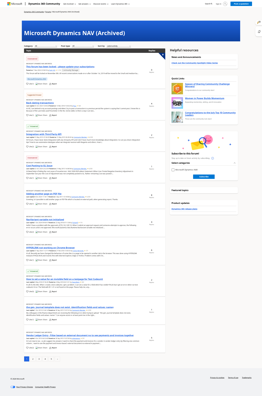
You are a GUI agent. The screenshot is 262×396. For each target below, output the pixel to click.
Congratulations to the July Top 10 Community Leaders (210, 114)
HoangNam (76, 282)
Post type (65, 46)
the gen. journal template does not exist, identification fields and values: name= (70, 307)
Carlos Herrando (78, 251)
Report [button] (54, 84)
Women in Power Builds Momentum (204, 98)
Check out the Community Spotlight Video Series (195, 63)
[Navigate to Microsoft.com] (14, 3)
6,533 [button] (91, 137)
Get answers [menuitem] (83, 4)
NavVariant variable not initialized (45, 219)
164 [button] (79, 106)
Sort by (101, 46)
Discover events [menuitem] (99, 4)
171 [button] (86, 251)
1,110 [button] (59, 70)
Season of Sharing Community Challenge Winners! (207, 85)
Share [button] (45, 84)
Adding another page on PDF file (43, 193)
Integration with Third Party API (43, 134)
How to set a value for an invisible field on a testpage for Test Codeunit (64, 279)
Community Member (80, 137)
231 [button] (83, 338)
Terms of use (233, 377)
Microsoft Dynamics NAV (36, 79)
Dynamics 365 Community (44, 3)
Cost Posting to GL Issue (39, 165)
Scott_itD (52, 70)
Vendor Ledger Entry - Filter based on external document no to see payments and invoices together (80, 335)
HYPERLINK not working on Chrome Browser (50, 247)
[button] (208, 4)
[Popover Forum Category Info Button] (212, 158)
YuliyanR (75, 223)
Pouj (74, 106)
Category (28, 46)
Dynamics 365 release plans (184, 209)
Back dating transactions (40, 102)
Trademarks (246, 377)
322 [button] (82, 282)
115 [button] (81, 223)
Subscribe (204, 176)
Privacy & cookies (217, 377)
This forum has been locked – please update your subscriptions (60, 66)
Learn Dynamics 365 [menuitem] (119, 4)
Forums (48, 12)
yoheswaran (76, 338)
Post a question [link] (241, 3)
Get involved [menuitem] (68, 4)
